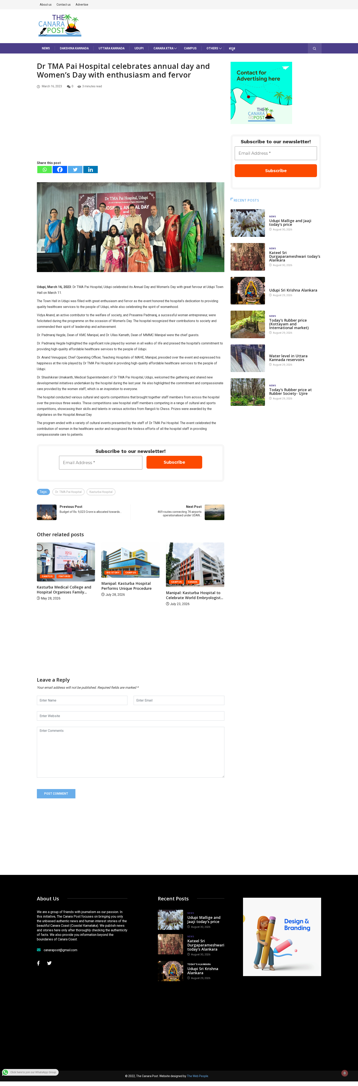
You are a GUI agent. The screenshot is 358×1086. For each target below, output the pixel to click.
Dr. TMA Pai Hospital (68, 492)
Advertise (82, 4)
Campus (190, 48)
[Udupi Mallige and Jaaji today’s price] (248, 223)
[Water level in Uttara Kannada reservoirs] (248, 358)
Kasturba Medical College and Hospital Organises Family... (196, 590)
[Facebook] (60, 169)
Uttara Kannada (112, 48)
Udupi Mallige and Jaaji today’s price (290, 222)
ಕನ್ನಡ (232, 48)
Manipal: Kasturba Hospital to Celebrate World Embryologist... (133, 595)
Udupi (139, 48)
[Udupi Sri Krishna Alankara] (248, 290)
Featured (197, 576)
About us (46, 4)
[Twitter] (75, 169)
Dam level (275, 351)
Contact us (64, 4)
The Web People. (198, 1076)
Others (212, 48)
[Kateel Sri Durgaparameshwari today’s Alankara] (248, 257)
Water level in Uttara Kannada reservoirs (288, 357)
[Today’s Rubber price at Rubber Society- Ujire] (248, 392)
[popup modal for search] (314, 48)
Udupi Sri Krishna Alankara (293, 290)
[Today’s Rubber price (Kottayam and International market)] (248, 324)
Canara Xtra (163, 48)
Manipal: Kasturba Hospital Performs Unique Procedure (65, 586)
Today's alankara (281, 286)
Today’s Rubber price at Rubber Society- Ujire (290, 391)
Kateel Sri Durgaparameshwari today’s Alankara (294, 256)
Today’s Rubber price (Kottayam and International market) (289, 324)
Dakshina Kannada (74, 48)
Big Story (51, 572)
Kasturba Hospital (101, 492)
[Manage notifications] (344, 1073)
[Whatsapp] (44, 169)
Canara (131, 582)
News (46, 48)
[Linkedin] (90, 169)
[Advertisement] (130, 129)
